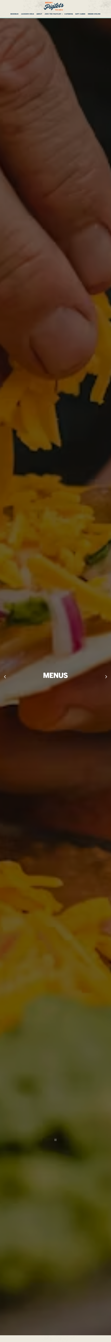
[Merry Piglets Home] (55, 6)
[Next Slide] (106, 677)
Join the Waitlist (53, 14)
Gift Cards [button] (80, 14)
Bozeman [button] (15, 14)
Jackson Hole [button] (27, 14)
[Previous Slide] (5, 677)
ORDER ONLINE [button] (94, 14)
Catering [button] (68, 14)
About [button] (39, 14)
